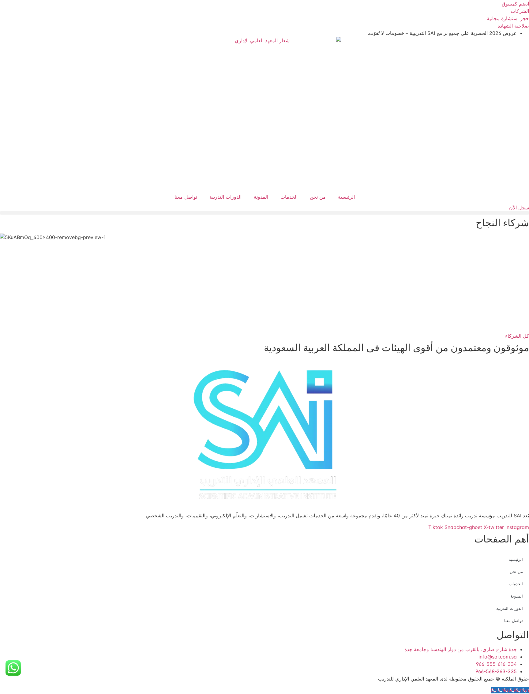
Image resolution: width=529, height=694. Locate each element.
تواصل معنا (185, 197)
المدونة (261, 197)
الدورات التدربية (225, 197)
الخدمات (289, 197)
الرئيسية (346, 197)
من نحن (318, 197)
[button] (264, 213)
